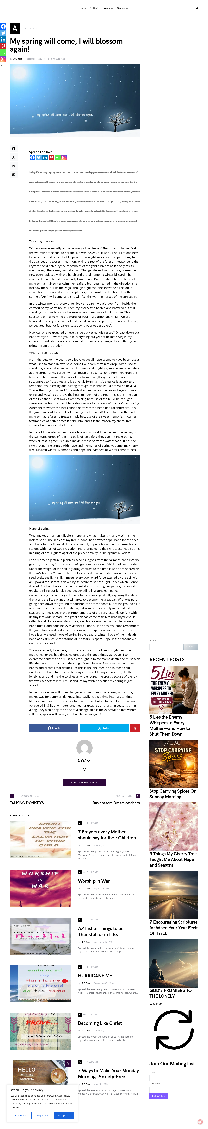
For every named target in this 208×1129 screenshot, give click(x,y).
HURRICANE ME (95, 976)
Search (153, 640)
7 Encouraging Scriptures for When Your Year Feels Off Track (174, 927)
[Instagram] (64, 157)
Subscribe (158, 1096)
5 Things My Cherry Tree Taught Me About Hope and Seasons (173, 859)
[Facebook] (32, 157)
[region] (42, 1104)
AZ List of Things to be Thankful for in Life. (101, 932)
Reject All (42, 1115)
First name (155, 1083)
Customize (21, 1115)
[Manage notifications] (200, 1121)
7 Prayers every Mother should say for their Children (107, 835)
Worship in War (94, 881)
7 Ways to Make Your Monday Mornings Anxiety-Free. (108, 1074)
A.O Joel (17, 58)
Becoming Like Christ (100, 1023)
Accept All (63, 1115)
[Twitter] (39, 157)
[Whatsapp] (58, 157)
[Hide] (1, 65)
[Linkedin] (45, 157)
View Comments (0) (83, 782)
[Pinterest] (51, 157)
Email (152, 1072)
